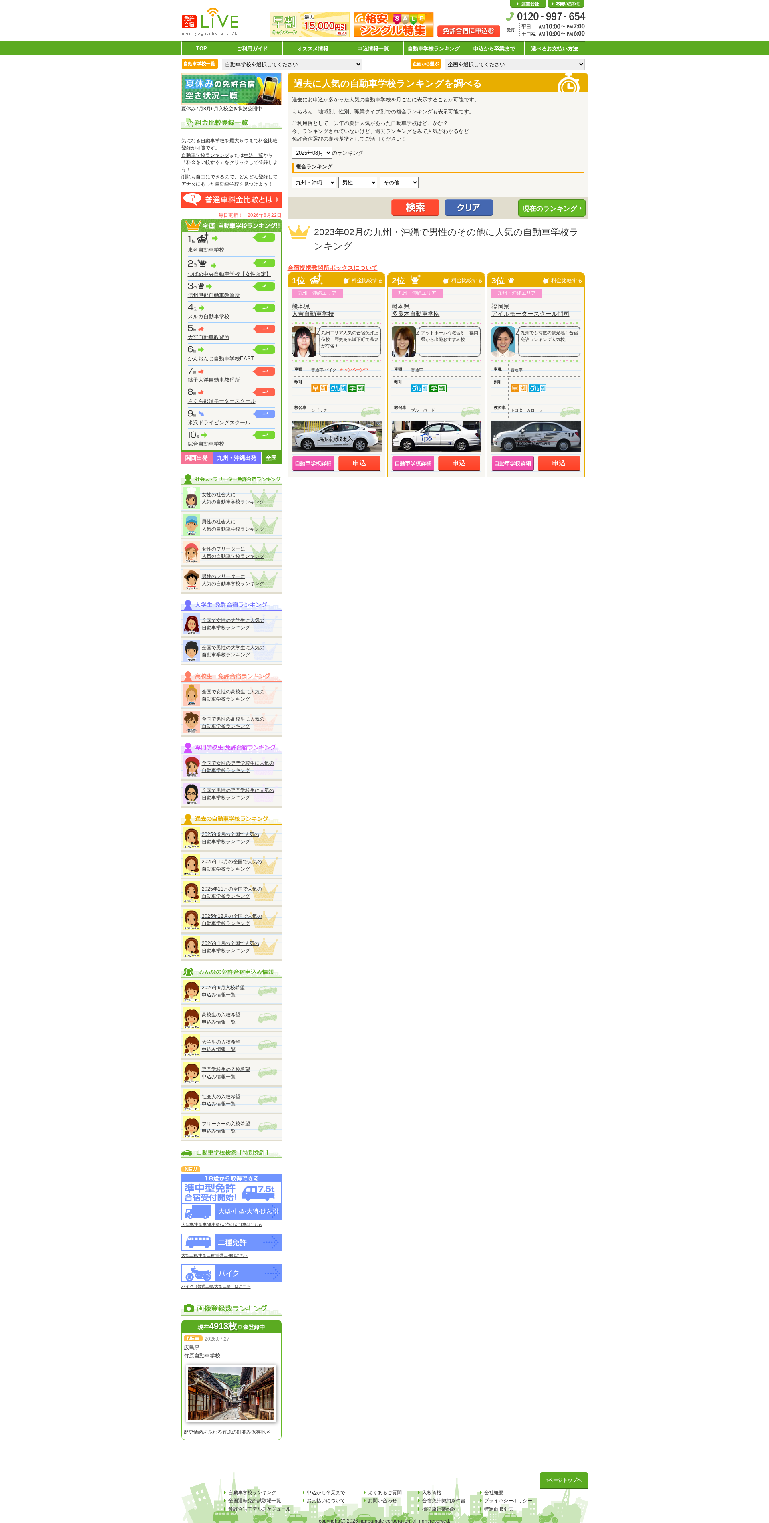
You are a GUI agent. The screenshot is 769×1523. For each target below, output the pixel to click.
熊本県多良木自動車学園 (416, 310)
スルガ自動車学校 (208, 316)
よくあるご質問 (385, 1492)
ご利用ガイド (252, 49)
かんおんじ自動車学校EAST (221, 359)
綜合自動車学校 (206, 444)
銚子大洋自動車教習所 (214, 380)
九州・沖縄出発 (236, 457)
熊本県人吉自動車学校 (313, 310)
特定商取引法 (498, 1509)
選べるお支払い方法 (554, 49)
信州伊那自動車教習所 (214, 295)
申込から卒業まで (494, 49)
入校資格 (431, 1492)
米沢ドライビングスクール (219, 423)
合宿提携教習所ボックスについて (333, 268)
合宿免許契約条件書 (443, 1500)
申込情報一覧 (373, 49)
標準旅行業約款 (439, 1509)
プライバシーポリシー (508, 1500)
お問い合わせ (566, 4)
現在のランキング (550, 208)
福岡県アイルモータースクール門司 (530, 310)
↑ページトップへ (564, 1480)
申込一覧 (253, 155)
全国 (271, 457)
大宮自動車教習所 (208, 337)
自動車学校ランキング (434, 49)
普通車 (317, 370)
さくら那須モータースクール (222, 401)
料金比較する (367, 280)
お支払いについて (326, 1500)
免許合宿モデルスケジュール (259, 1509)
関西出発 (196, 457)
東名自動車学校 (206, 250)
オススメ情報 (312, 49)
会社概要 (528, 4)
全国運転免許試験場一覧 (254, 1500)
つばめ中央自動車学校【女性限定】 (229, 274)
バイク (330, 370)
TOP (201, 49)
